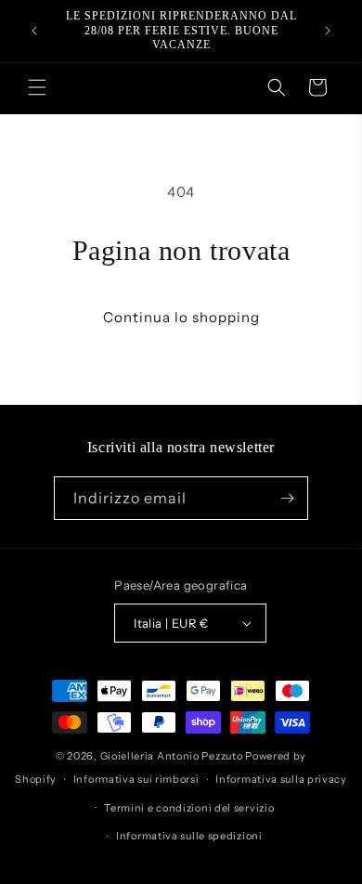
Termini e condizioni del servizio (189, 807)
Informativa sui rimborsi (136, 779)
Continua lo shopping (181, 317)
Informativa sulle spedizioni (189, 835)
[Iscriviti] (286, 498)
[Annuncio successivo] (327, 30)
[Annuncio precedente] (34, 30)
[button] (37, 87)
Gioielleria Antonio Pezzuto (173, 755)
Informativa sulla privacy (281, 779)
